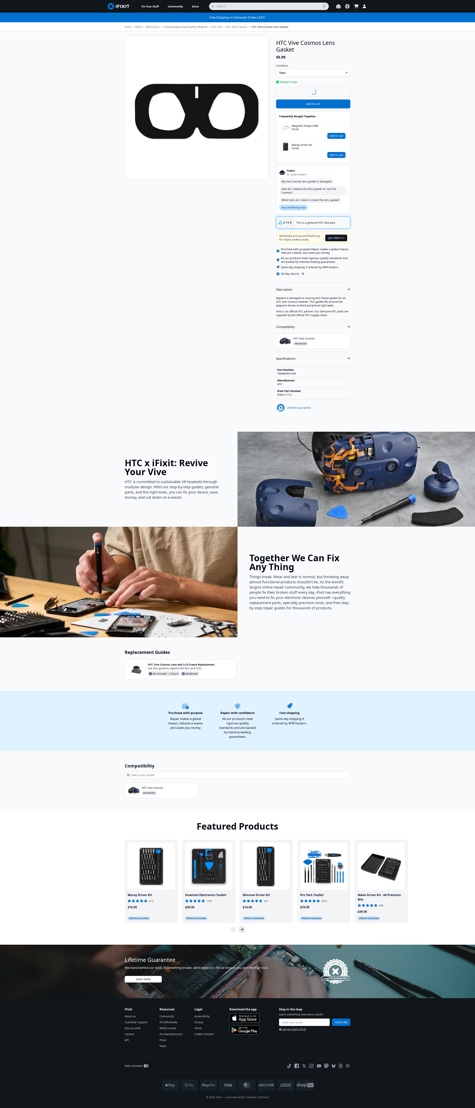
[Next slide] (242, 929)
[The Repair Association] (348, 1066)
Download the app (243, 1009)
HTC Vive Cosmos (236, 27)
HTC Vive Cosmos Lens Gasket (270, 27)
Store (128, 27)
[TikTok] (289, 1066)
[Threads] (340, 1066)
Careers (129, 1034)
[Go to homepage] (120, 6)
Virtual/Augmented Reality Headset (185, 27)
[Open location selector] (347, 6)
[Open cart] (356, 6)
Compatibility (285, 327)
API (127, 1040)
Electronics (152, 27)
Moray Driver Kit (302, 145)
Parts (138, 27)
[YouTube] (319, 1066)
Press (163, 1040)
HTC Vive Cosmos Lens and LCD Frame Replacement (181, 664)
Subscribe (341, 1022)
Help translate (133, 1066)
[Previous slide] (233, 929)
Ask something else (293, 207)
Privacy (198, 1022)
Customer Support (136, 1022)
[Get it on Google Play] (244, 1030)
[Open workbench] (338, 6)
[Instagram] (311, 1066)
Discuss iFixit (133, 1028)
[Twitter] (304, 1066)
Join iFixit (336, 238)
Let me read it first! (294, 1029)
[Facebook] (296, 1066)
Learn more (143, 979)
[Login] (364, 6)
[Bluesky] (333, 1066)
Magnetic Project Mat (305, 126)
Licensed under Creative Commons (247, 1097)
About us (130, 1016)
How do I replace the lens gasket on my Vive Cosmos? (308, 190)
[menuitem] (150, 6)
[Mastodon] (326, 1066)
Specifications (286, 359)
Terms (198, 1028)
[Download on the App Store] (244, 1018)
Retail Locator (168, 1028)
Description (284, 289)
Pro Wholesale (168, 1022)
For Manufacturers (171, 1034)
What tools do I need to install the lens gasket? (310, 200)
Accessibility (202, 1016)
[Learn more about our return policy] (303, 274)
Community (167, 1016)
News (163, 1046)
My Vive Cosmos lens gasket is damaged (306, 181)
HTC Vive (216, 27)
